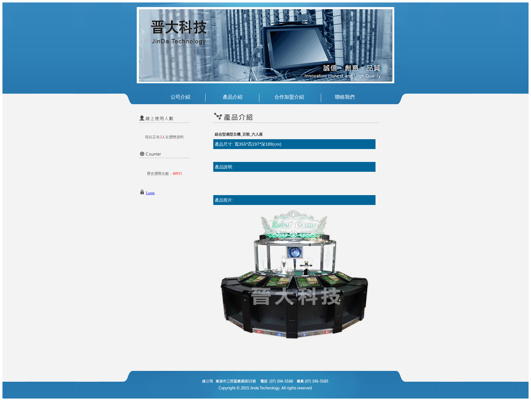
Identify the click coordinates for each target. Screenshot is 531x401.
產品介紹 (232, 97)
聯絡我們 (345, 97)
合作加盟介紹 (289, 97)
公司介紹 (180, 97)
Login (150, 193)
